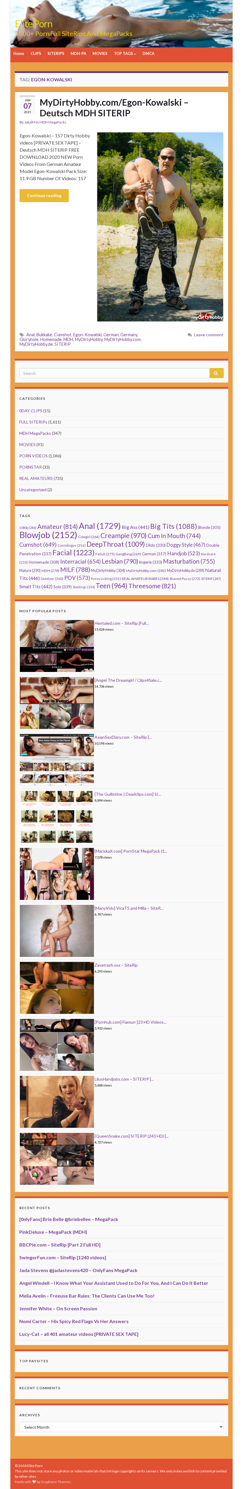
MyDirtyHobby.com (122, 339)
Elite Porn (33, 23)
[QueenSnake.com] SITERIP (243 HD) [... (132, 1135)
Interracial (80, 561)
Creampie (123, 536)
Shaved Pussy (185, 578)
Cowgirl (89, 537)
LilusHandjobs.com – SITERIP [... (124, 1079)
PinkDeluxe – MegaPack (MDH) (53, 1232)
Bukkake (44, 334)
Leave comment (208, 334)
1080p (27, 527)
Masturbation (189, 561)
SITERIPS (55, 53)
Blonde (209, 527)
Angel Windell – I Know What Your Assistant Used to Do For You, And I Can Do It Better (113, 1283)
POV (77, 578)
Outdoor (52, 579)
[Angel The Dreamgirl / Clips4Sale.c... (128, 680)
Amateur (57, 526)
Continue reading (44, 195)
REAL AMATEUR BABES (145, 578)
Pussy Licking (106, 579)
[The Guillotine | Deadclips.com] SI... (128, 794)
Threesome (152, 586)
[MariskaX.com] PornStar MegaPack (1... (131, 851)
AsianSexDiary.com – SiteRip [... (123, 737)
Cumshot (62, 334)
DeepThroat (116, 544)
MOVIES (100, 53)
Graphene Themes (56, 1482)
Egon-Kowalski (87, 334)
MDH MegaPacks (52, 122)
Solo (62, 586)
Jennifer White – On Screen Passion (58, 1308)
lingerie (150, 562)
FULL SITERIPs (33, 421)
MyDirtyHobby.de (36, 344)
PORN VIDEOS (33, 455)
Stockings (84, 587)
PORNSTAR (30, 467)
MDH (68, 339)
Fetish (105, 554)
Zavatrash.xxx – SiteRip (116, 965)
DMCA (148, 53)
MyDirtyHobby (89, 339)
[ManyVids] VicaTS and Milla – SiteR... (129, 908)
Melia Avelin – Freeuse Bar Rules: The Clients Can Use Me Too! (87, 1295)
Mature (30, 570)
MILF (75, 569)
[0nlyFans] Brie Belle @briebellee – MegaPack (68, 1219)
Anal (30, 334)
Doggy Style (186, 545)
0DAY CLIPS (30, 410)
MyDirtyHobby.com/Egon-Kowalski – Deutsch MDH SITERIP (114, 107)
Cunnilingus (71, 545)
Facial (73, 552)
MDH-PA (78, 53)
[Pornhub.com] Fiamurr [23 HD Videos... (130, 1022)
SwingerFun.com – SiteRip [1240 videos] (62, 1257)
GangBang (128, 554)
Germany (128, 334)
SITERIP (63, 344)
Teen (111, 586)
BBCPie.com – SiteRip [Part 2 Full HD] (59, 1244)
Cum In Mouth (174, 535)
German (111, 334)
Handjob (183, 553)
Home (18, 53)
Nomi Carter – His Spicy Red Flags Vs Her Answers (74, 1321)
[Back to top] (229, 1475)
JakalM (29, 122)
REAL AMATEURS (36, 478)
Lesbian (120, 561)
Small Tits (35, 586)
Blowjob (48, 534)
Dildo (156, 545)
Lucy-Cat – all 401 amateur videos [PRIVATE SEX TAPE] (78, 1334)
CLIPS (36, 53)
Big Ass (135, 527)
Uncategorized (33, 489)
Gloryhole (29, 339)
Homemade (51, 339)
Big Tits (173, 526)
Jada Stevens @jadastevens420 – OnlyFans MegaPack (78, 1270)
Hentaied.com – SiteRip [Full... (122, 623)
